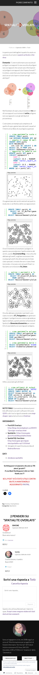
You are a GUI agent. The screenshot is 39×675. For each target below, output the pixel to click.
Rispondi (30, 604)
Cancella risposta (19, 583)
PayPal (26, 484)
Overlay (7, 504)
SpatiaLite (13, 506)
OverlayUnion (14, 504)
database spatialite (15, 458)
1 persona (10, 540)
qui (10, 416)
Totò (28, 47)
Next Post (29, 658)
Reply (5, 544)
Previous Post (10, 658)
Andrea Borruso (14, 448)
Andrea (27, 416)
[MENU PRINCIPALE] (35, 2)
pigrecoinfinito (24, 2)
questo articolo (24, 55)
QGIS (5, 413)
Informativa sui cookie (9, 667)
